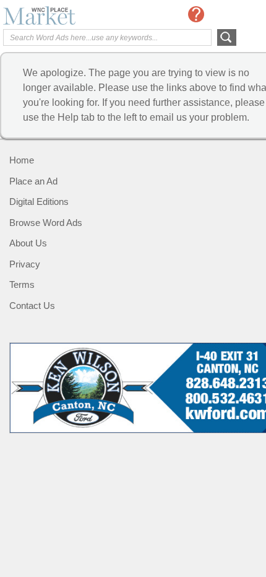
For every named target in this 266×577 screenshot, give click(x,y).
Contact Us (32, 305)
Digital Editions (39, 201)
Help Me (196, 14)
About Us (28, 243)
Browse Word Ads (45, 222)
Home (21, 160)
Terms (22, 284)
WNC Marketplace (52, 15)
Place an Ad (33, 181)
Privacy (24, 264)
